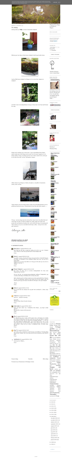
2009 (52, 416)
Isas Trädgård (54, 161)
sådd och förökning (55, 370)
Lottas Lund (53, 231)
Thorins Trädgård (18, 269)
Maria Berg (16, 248)
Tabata (59, 372)
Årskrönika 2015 (53, 396)
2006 (52, 444)
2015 (52, 404)
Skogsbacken (53, 364)
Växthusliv (53, 206)
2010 (52, 414)
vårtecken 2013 (55, 388)
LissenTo (53, 173)
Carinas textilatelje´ (55, 282)
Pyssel (58, 358)
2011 (53, 323)
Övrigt (57, 396)
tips (59, 373)
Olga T (15, 330)
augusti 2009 (54, 426)
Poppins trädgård (54, 263)
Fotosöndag (54, 337)
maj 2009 (53, 431)
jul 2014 (56, 349)
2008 (52, 442)
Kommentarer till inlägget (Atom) (26, 361)
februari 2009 (54, 437)
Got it (59, 2)
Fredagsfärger (52, 342)
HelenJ (15, 256)
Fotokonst (55, 332)
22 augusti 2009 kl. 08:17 (25, 306)
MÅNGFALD (53, 200)
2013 (52, 408)
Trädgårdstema (53, 382)
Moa (15, 316)
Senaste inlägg (15, 358)
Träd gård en (54, 188)
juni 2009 (53, 429)
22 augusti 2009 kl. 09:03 (22, 316)
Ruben (15, 288)
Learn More (55, 2)
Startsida (30, 358)
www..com (52, 449)
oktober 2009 (54, 422)
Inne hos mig (56, 345)
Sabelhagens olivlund (53, 195)
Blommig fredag (53, 148)
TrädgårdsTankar (55, 183)
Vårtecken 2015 (55, 391)
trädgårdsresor (53, 381)
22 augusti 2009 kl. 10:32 (26, 339)
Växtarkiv (53, 394)
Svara (15, 253)
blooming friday (57, 325)
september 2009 (54, 424)
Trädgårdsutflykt (54, 384)
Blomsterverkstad (55, 250)
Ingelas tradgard (54, 167)
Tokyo (51, 375)
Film (51, 332)
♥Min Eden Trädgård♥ (53, 181)
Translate (54, 50)
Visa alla (58, 284)
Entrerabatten (54, 331)
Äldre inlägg (45, 358)
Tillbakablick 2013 (54, 373)
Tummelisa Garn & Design (55, 281)
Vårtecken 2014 (55, 389)
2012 (52, 410)
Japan (53, 347)
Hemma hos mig (53, 343)
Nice (59, 353)
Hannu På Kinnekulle (53, 225)
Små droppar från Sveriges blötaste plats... (55, 244)
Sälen (51, 372)
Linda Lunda (16, 306)
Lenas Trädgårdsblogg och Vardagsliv (55, 257)
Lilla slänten (55, 350)
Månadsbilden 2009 (54, 353)
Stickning (58, 365)
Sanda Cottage (54, 219)
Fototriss (58, 340)
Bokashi (51, 327)
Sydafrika (56, 369)
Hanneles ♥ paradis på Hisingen (55, 175)
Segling (58, 362)
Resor (51, 359)
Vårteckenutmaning (54, 392)
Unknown (16, 295)
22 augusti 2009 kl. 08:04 (24, 295)
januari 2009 (54, 439)
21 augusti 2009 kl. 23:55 (28, 269)
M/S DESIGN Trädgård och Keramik (54, 213)
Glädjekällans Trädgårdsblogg (54, 156)
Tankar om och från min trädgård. (55, 237)
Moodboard (52, 352)
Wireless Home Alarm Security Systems (22, 301)
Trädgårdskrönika (53, 379)
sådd (59, 369)
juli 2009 (53, 427)
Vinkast (58, 386)
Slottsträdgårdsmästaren (55, 153)
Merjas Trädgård (54, 274)
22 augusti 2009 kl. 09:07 (23, 330)
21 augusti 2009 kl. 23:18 (23, 256)
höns (57, 343)
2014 (52, 406)
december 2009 (54, 418)
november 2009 (54, 420)
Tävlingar (52, 385)
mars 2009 (53, 435)
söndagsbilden (55, 372)
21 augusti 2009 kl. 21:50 (25, 248)
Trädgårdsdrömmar (55, 269)
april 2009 (53, 433)
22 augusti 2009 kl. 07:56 (23, 288)
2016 (52, 402)
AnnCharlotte (17, 339)
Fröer (59, 342)
